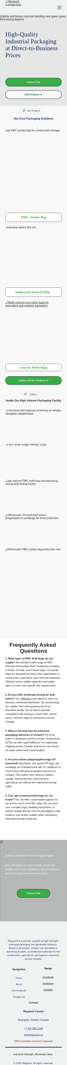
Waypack (26, 698)
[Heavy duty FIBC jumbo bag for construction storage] (33, 168)
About (19, 984)
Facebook (48, 977)
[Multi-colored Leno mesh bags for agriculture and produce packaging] (33, 331)
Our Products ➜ (33, 94)
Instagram (48, 983)
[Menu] (59, 7)
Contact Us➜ (34, 82)
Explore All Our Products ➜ (34, 380)
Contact (17, 996)
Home (19, 978)
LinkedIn (48, 989)
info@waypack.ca (33, 1034)
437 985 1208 (35, 1028)
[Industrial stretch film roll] (33, 256)
